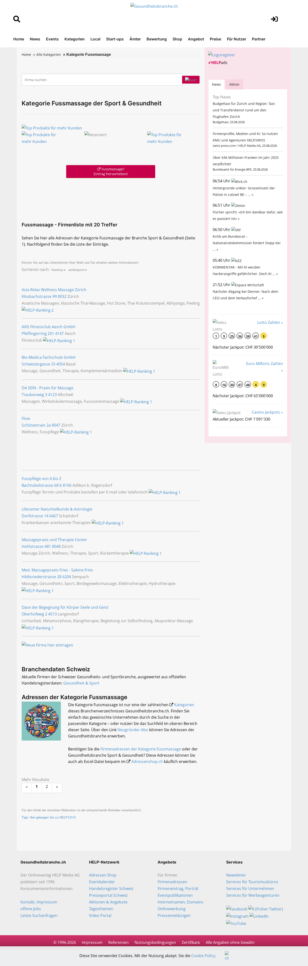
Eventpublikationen (175, 895)
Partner (258, 39)
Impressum (92, 942)
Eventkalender (102, 881)
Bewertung (157, 39)
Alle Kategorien (48, 54)
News (35, 39)
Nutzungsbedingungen (155, 942)
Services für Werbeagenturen (252, 895)
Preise (215, 39)
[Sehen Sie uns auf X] (265, 908)
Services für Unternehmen (250, 888)
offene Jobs (30, 908)
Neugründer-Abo (132, 729)
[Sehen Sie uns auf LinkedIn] (259, 915)
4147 (59, 333)
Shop (177, 39)
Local (95, 39)
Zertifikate (191, 942)
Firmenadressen (172, 881)
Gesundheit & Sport (81, 683)
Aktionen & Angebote (108, 902)
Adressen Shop (102, 875)
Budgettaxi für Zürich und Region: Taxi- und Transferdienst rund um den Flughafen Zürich (244, 110)
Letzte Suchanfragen (39, 915)
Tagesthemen (101, 908)
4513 (52, 614)
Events (52, 39)
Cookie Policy (203, 955)
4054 (60, 364)
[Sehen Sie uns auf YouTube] (236, 923)
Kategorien (74, 39)
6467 (53, 515)
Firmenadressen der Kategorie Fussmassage (140, 749)
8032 (62, 296)
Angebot (196, 39)
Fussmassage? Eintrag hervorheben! (111, 171)
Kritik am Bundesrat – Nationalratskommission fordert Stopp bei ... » (247, 243)
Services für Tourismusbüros (252, 881)
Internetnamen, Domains (180, 902)
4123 (52, 394)
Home (18, 39)
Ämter (135, 39)
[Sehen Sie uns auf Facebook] (236, 908)
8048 (56, 546)
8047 (56, 425)
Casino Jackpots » (267, 412)
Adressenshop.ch (147, 761)
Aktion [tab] (234, 84)
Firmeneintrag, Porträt (178, 888)
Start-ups (115, 39)
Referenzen (118, 942)
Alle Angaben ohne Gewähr (230, 942)
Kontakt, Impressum (38, 902)
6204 (66, 576)
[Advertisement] (110, 199)
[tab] (216, 84)
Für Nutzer (236, 39)
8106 (67, 485)
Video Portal (100, 915)
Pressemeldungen (174, 915)
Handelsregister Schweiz (111, 888)
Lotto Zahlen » (270, 322)
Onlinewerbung (172, 908)
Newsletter (236, 875)
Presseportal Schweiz (108, 895)
